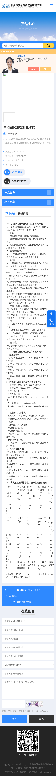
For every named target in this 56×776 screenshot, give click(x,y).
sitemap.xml (45, 772)
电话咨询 (51, 324)
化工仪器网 (21, 772)
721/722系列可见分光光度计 (30, 590)
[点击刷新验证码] (34, 704)
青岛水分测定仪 (24, 602)
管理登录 (33, 772)
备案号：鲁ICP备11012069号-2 (30, 768)
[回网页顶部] (51, 314)
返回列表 (13, 596)
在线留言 (23, 213)
